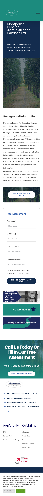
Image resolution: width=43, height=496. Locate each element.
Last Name (11, 234)
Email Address (13, 247)
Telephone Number (14, 259)
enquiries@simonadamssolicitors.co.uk (21, 402)
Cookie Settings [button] (9, 491)
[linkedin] (8, 411)
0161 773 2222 (29, 398)
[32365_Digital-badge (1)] (21, 457)
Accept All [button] (21, 491)
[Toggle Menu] (38, 13)
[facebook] (4, 411)
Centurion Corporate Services (28, 406)
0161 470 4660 (31, 394)
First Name (11, 221)
